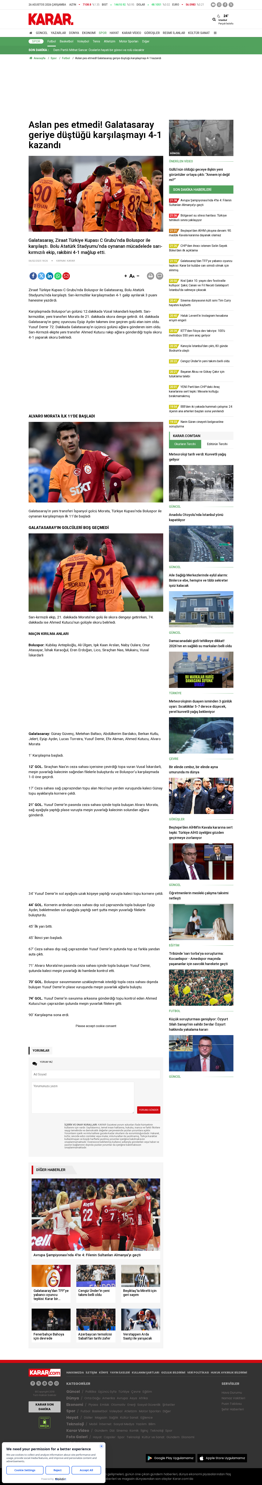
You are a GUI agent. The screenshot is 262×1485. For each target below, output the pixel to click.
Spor (103, 33)
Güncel (42, 33)
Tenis (96, 41)
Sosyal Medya (124, 1424)
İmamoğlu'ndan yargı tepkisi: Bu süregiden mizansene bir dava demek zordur (104, 50)
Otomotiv (118, 1404)
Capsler (110, 1437)
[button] (126, 276)
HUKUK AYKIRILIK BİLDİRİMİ (229, 1372)
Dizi (112, 1430)
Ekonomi (89, 33)
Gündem (101, 1430)
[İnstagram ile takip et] (219, 4)
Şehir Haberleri (233, 1409)
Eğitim (147, 1391)
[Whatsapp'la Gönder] (58, 276)
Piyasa (93, 1404)
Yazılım (141, 1424)
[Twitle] (41, 276)
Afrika (143, 1398)
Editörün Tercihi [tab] (217, 444)
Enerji (131, 1404)
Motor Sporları (128, 41)
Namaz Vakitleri (233, 1398)
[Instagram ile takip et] (56, 1383)
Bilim (151, 1424)
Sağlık (113, 1417)
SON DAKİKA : (39, 50)
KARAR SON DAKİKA (44, 1406)
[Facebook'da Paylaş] (33, 276)
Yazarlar (58, 33)
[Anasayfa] (31, 33)
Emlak (104, 1404)
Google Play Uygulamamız (174, 1458)
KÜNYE (103, 1372)
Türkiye (123, 1391)
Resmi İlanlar (174, 33)
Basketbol (66, 41)
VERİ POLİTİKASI (198, 1372)
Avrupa (122, 1398)
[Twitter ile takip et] (231, 4)
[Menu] (214, 33)
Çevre (136, 1391)
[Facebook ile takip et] (225, 4)
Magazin (101, 1417)
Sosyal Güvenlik (149, 1404)
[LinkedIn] (49, 276)
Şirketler (168, 1404)
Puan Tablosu (232, 1404)
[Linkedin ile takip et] (50, 1383)
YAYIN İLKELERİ (120, 1372)
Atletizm (109, 41)
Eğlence (146, 1417)
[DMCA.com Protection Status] (44, 1422)
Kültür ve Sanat (153, 1437)
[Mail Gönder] (66, 276)
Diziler (88, 1417)
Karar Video (131, 33)
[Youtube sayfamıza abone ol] (44, 1383)
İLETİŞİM (91, 1372)
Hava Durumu (232, 1392)
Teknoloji (75, 1424)
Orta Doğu (92, 1398)
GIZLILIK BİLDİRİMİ (173, 1372)
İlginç (144, 1430)
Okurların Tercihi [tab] (185, 444)
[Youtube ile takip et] (213, 4)
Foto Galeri (76, 1437)
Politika (90, 1391)
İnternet (105, 1424)
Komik (134, 1430)
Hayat (114, 33)
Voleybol (83, 41)
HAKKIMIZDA (75, 1372)
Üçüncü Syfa (107, 1391)
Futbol (51, 41)
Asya (133, 1398)
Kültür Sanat (199, 33)
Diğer (145, 41)
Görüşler (152, 33)
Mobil (93, 1424)
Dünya (74, 33)
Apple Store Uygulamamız (225, 1458)
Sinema (122, 1430)
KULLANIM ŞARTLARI (145, 1372)
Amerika (108, 1398)
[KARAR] (51, 19)
